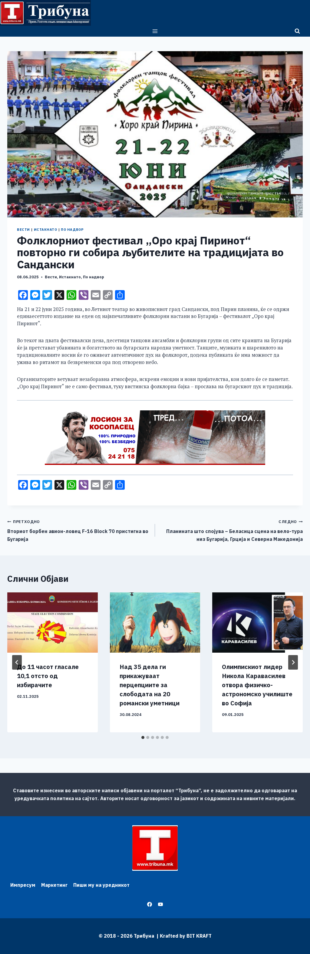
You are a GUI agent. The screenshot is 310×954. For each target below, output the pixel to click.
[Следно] (293, 662)
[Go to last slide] (17, 662)
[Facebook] (149, 904)
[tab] (142, 737)
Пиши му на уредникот (101, 885)
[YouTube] (160, 904)
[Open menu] (155, 31)
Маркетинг (54, 885)
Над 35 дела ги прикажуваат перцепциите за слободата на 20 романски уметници (150, 685)
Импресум (22, 885)
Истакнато (45, 229)
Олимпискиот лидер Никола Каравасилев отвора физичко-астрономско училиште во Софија (257, 685)
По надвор (72, 229)
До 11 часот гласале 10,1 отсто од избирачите (48, 676)
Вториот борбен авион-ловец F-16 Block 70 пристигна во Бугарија (77, 530)
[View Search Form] (297, 31)
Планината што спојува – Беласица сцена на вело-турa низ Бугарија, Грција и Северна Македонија (234, 530)
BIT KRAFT (199, 936)
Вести (23, 229)
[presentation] (52, 622)
